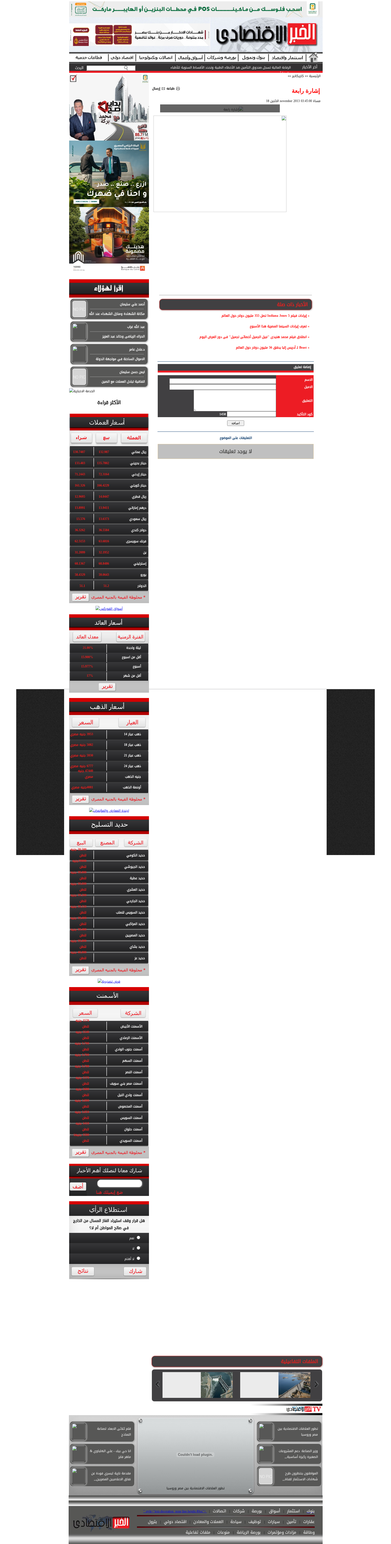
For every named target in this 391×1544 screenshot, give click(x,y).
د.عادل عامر (137, 349)
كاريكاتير (297, 76)
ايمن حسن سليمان (132, 372)
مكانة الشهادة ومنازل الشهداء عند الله (117, 314)
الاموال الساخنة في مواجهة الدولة (120, 359)
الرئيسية (315, 76)
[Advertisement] (236, 255)
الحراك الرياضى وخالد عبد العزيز (123, 336)
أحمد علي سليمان (132, 304)
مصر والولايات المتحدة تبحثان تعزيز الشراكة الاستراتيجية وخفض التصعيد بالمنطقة (234, 67)
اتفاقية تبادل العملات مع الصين (123, 381)
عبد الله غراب (136, 327)
